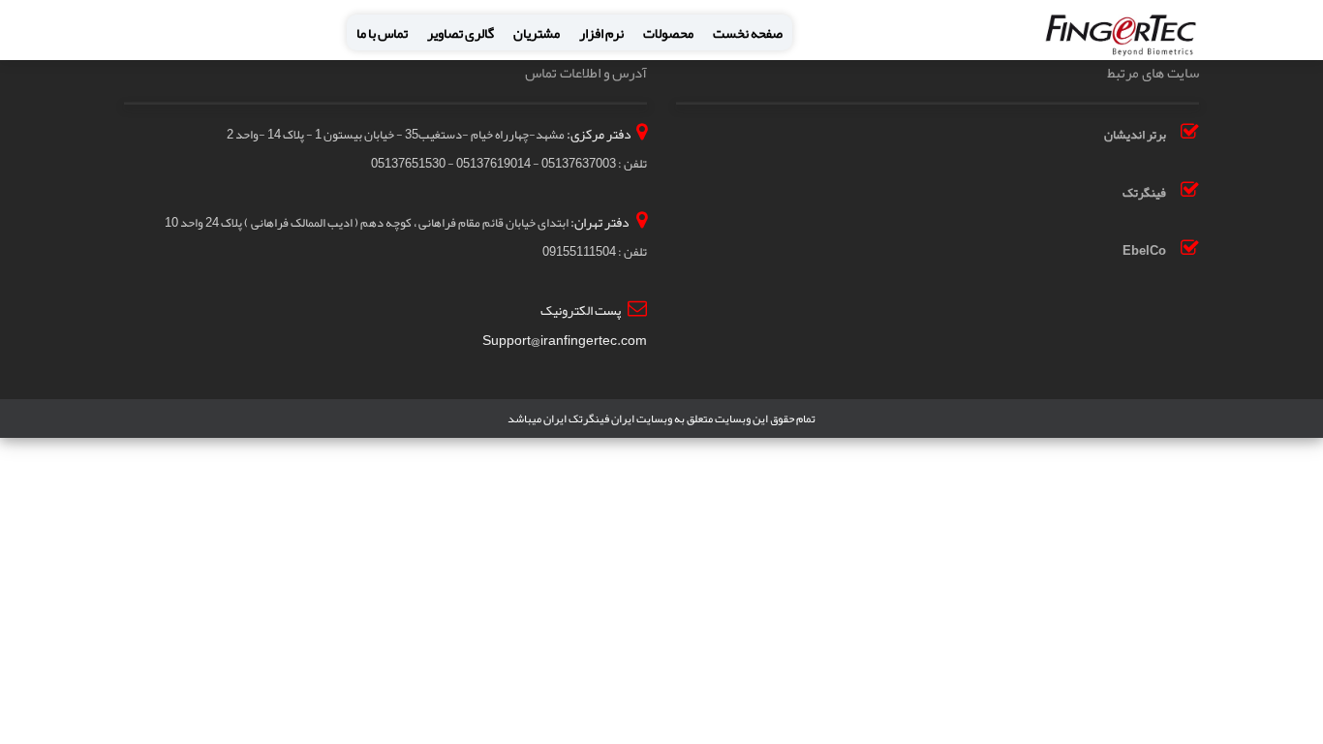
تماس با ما (382, 33)
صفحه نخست (748, 33)
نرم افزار (601, 33)
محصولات (668, 33)
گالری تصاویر (460, 33)
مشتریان (536, 33)
